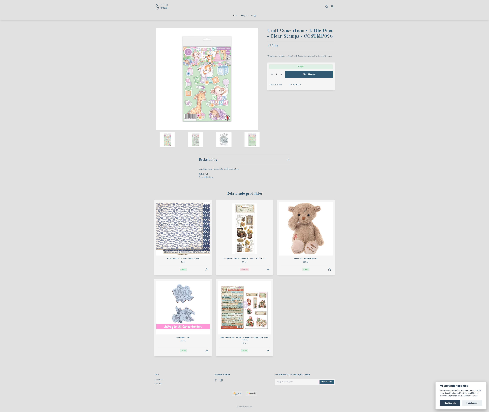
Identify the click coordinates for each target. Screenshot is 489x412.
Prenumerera (326, 382)
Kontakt (158, 384)
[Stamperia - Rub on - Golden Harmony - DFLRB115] (268, 269)
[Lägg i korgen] (206, 269)
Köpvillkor (158, 380)
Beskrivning (208, 159)
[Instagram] (221, 380)
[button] (255, 80)
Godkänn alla (450, 403)
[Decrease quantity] (272, 74)
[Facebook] (215, 380)
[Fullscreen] (207, 79)
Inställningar (471, 403)
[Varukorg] (332, 6)
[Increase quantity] (281, 74)
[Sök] (326, 6)
